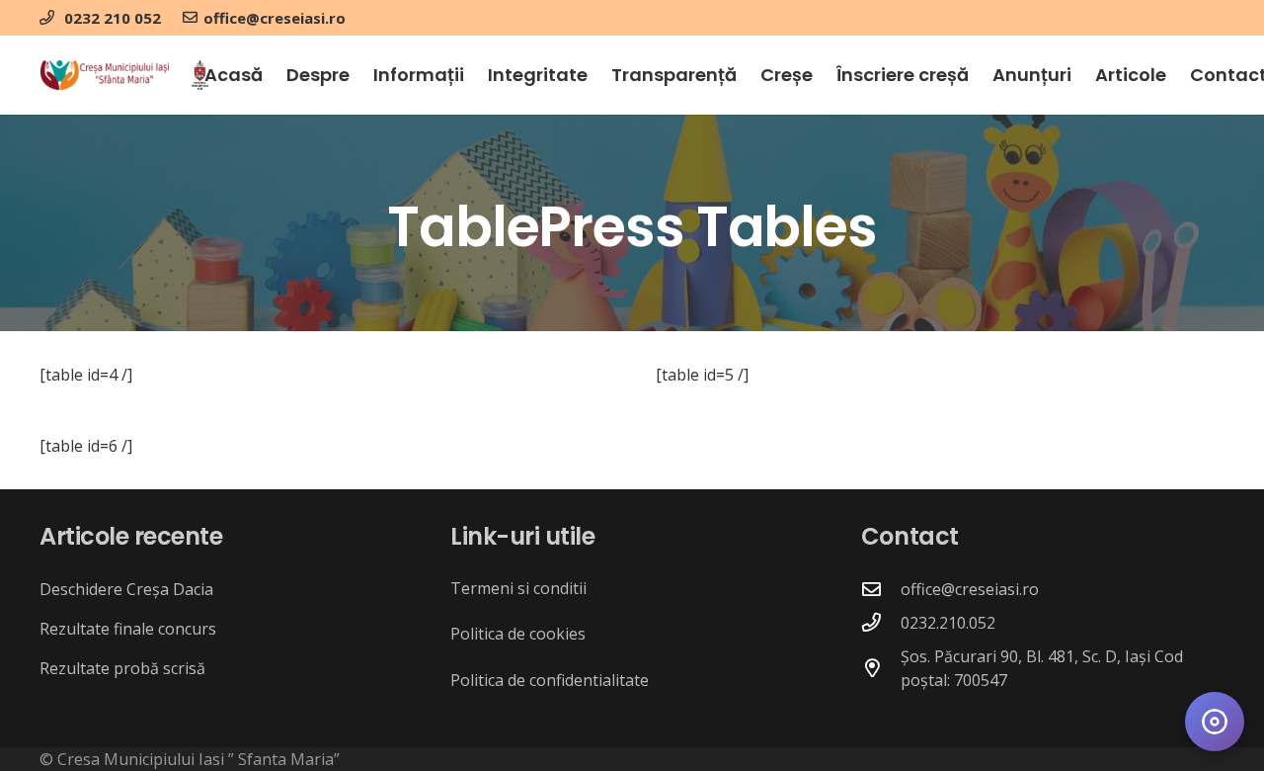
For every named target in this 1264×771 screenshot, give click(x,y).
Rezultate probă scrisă (122, 668)
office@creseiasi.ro (970, 589)
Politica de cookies (518, 633)
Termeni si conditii (518, 588)
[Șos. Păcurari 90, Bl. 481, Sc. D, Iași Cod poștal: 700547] (881, 667)
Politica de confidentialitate (549, 680)
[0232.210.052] (881, 622)
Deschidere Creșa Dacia (126, 589)
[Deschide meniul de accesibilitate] (1214, 721)
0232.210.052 (948, 623)
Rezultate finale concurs (128, 629)
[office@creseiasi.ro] (881, 588)
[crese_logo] (105, 75)
